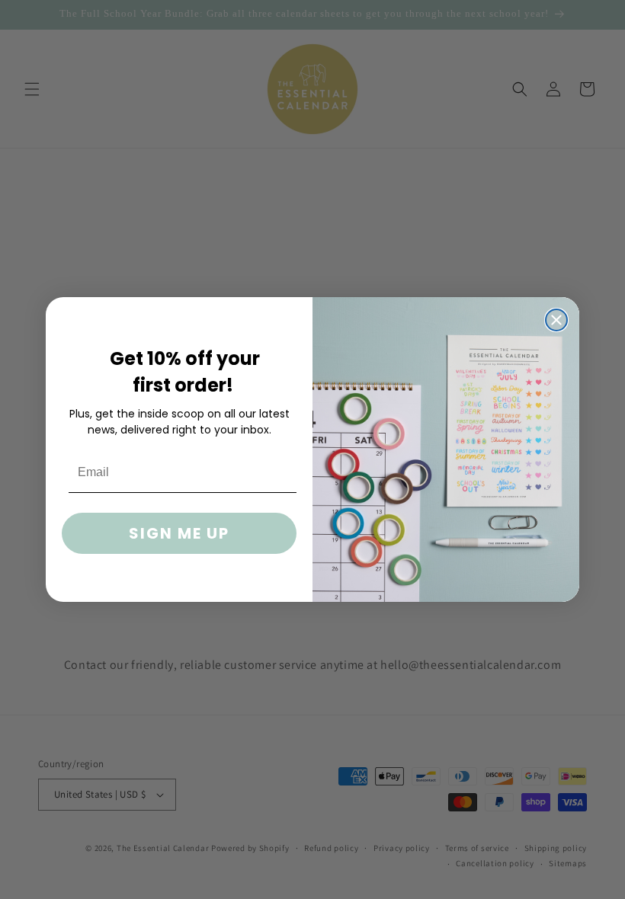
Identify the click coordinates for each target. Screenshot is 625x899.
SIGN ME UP (179, 533)
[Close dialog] (556, 320)
